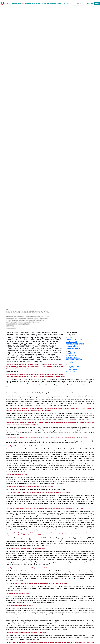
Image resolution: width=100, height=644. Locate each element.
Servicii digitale (61, 3)
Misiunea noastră (17, 3)
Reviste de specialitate (31, 3)
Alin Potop (10, 326)
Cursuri (47, 3)
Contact (68, 3)
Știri (23, 3)
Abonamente (41, 3)
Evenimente (53, 3)
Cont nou (96, 3)
